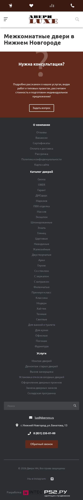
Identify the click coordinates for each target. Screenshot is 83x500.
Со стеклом (41, 270)
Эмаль (42, 227)
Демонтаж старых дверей (41, 366)
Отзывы (41, 132)
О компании (41, 124)
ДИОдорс (41, 195)
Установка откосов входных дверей (41, 377)
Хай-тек (41, 308)
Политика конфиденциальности (41, 159)
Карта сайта (41, 164)
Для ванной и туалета (41, 324)
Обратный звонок (41, 444)
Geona (41, 179)
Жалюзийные (41, 249)
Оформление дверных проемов (41, 382)
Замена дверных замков (41, 387)
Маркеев (41, 200)
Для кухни (41, 330)
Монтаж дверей (42, 360)
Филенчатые (42, 287)
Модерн (41, 303)
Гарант (41, 190)
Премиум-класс (41, 292)
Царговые (41, 238)
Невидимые (41, 243)
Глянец (41, 233)
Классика (41, 297)
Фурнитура (41, 346)
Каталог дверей (41, 171)
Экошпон (41, 217)
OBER (41, 184)
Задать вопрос (42, 107)
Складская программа (42, 393)
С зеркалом (41, 276)
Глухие (41, 265)
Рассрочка (41, 153)
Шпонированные (41, 222)
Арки (41, 260)
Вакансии (41, 137)
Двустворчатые (41, 254)
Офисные (41, 335)
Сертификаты (41, 143)
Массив (41, 211)
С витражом (41, 281)
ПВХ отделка (41, 206)
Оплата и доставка (41, 148)
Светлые (41, 319)
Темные (41, 314)
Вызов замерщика (41, 371)
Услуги (41, 353)
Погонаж (41, 340)
